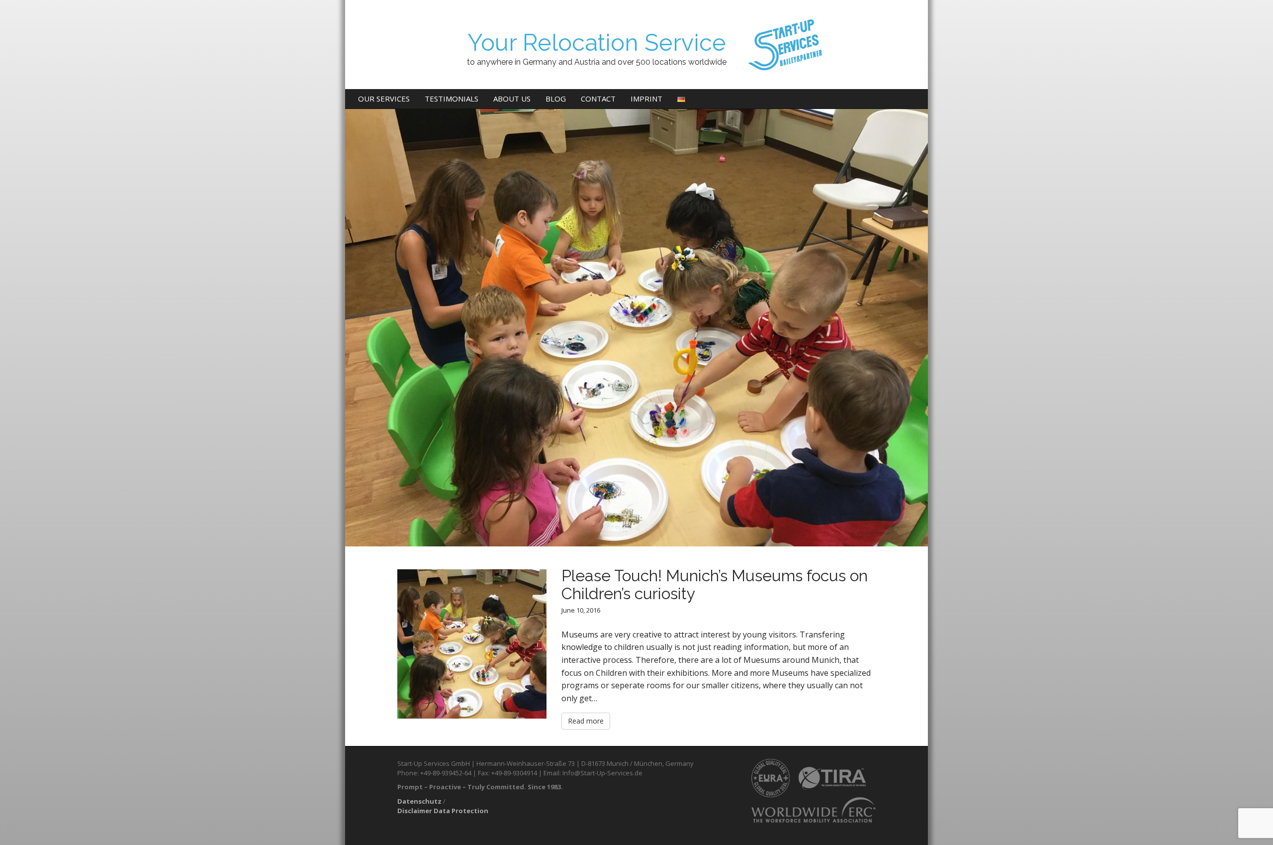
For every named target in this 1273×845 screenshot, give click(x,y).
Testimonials (451, 99)
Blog (556, 99)
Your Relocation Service (596, 42)
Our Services (384, 99)
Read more (586, 721)
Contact (598, 99)
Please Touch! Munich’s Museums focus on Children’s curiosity (714, 584)
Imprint (646, 99)
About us (512, 99)
